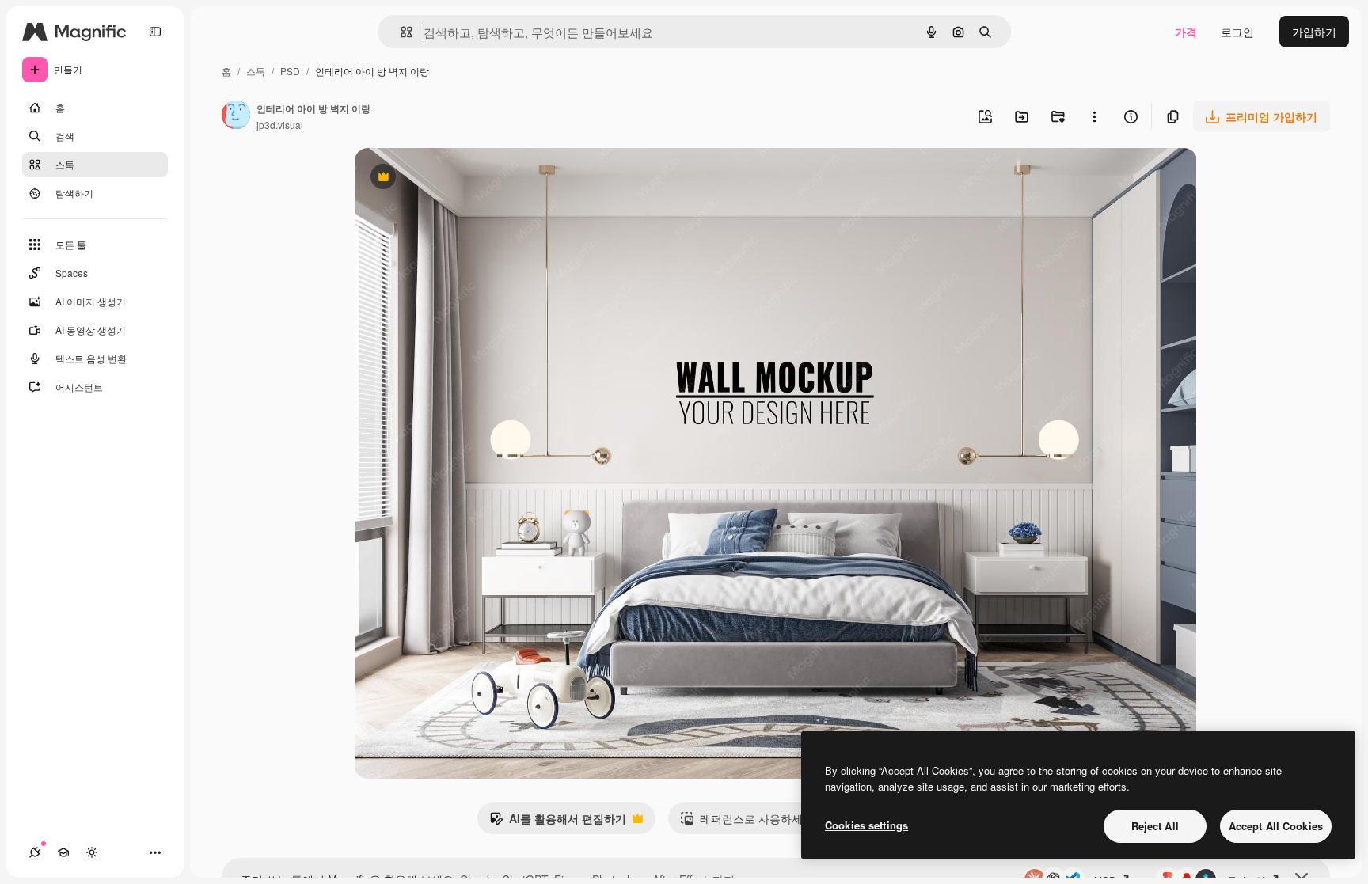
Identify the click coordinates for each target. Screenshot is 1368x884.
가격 (1186, 32)
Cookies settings (866, 825)
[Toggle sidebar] (155, 31)
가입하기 (1314, 32)
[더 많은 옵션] (1094, 116)
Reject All (1155, 825)
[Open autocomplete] (400, 32)
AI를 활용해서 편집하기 (557, 822)
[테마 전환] (91, 852)
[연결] (35, 852)
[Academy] (63, 852)
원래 (446, 178)
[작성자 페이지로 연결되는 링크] (236, 116)
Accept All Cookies (1276, 825)
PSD (290, 71)
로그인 (1237, 32)
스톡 (255, 71)
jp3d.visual (279, 124)
